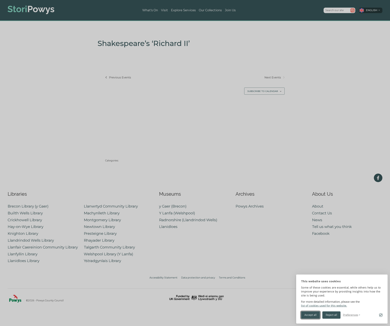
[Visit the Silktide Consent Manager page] (381, 315)
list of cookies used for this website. (324, 305)
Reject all (331, 315)
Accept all (310, 315)
